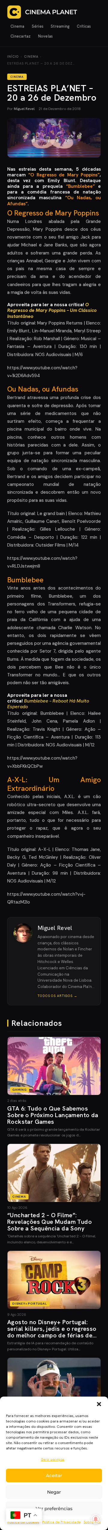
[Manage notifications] (95, 1519)
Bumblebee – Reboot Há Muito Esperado (48, 704)
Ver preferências (54, 1508)
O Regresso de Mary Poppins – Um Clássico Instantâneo (52, 310)
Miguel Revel (24, 108)
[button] (99, 1404)
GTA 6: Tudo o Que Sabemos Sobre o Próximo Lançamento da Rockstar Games (52, 1115)
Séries (38, 26)
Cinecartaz (20, 36)
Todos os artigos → (57, 996)
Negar (54, 1492)
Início (13, 56)
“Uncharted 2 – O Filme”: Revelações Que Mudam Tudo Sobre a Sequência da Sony (49, 1221)
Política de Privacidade (61, 1522)
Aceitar (54, 1475)
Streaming (60, 26)
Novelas (45, 36)
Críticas (84, 26)
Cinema (17, 26)
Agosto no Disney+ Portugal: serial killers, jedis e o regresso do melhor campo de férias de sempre (52, 1332)
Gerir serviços (52, 1459)
